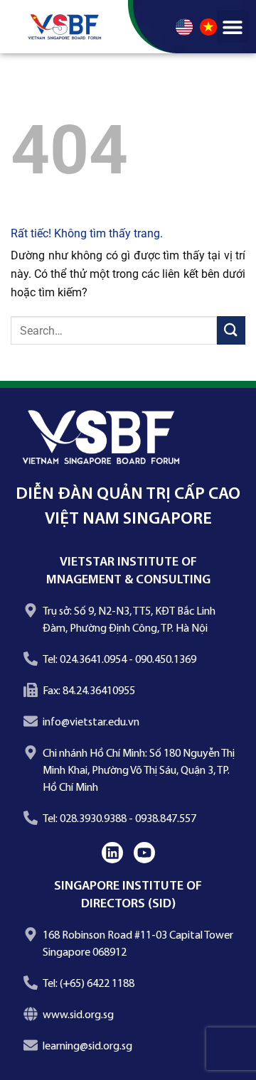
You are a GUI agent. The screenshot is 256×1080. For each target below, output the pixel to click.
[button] (233, 27)
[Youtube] (144, 852)
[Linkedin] (112, 852)
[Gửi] (231, 330)
